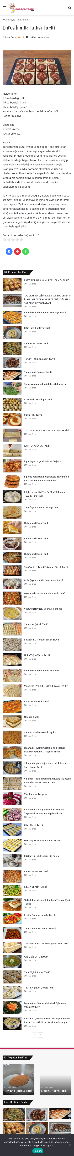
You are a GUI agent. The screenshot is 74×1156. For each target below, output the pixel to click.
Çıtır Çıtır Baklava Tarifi (37, 328)
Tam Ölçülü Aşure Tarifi (37, 972)
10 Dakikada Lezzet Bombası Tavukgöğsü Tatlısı (47, 902)
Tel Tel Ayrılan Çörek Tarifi (39, 988)
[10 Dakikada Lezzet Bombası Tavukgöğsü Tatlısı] (12, 904)
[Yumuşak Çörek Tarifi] (12, 628)
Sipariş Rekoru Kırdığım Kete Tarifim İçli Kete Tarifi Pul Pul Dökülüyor (46, 479)
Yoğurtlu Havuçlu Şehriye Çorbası (43, 609)
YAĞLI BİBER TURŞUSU (36, 957)
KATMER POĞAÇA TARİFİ (37, 446)
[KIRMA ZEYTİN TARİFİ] (12, 890)
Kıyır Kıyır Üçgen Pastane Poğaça (42, 461)
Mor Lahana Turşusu (35, 794)
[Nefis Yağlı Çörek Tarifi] (12, 659)
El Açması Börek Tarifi (36, 523)
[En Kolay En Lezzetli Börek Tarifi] (12, 845)
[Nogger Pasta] (12, 721)
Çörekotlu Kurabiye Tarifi (38, 400)
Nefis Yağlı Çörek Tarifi (37, 655)
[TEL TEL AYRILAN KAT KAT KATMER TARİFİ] (12, 435)
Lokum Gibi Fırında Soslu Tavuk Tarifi (44, 594)
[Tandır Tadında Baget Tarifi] (12, 362)
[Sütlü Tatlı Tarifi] (12, 419)
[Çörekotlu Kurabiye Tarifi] (12, 404)
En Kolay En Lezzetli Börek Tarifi (42, 841)
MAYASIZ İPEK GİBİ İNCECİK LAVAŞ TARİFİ (46, 686)
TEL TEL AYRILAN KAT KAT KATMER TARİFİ (46, 431)
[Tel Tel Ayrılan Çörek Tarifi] (12, 992)
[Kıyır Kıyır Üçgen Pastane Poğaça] (12, 465)
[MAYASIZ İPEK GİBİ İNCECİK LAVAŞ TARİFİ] (12, 690)
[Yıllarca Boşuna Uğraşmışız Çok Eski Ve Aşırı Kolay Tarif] (12, 767)
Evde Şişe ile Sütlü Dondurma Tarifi (43, 581)
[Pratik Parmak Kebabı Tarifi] (12, 918)
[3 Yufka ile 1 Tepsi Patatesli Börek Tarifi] (12, 570)
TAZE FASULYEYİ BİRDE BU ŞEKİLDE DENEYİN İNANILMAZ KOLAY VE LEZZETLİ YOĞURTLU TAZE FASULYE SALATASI (47, 299)
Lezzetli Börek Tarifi (54, 1091)
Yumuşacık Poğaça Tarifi (38, 372)
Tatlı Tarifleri (23, 19)
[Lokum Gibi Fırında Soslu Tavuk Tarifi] (12, 598)
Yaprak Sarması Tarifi (36, 344)
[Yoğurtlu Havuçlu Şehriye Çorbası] (12, 613)
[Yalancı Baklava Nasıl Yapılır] (12, 737)
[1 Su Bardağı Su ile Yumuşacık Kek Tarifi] (12, 947)
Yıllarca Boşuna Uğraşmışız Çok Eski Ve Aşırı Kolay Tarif (46, 765)
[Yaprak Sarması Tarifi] (12, 348)
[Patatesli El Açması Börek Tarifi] (12, 644)
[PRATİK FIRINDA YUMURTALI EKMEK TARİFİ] (12, 284)
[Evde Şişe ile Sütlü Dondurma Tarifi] (12, 584)
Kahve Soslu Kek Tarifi (36, 539)
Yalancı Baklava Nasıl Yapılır (40, 733)
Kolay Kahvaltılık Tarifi (36, 702)
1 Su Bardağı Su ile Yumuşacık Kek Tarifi (46, 944)
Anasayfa (10, 19)
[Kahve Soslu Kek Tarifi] (12, 543)
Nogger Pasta (31, 717)
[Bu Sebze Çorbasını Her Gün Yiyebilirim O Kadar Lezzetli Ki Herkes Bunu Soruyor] (12, 1023)
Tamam (38, 1150)
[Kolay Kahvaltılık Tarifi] (12, 706)
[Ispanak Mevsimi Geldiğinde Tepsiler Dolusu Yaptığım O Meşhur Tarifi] (12, 752)
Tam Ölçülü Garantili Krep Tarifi (41, 508)
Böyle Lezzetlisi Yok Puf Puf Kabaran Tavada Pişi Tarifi (44, 494)
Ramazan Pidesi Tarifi (36, 872)
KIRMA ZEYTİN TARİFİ (35, 887)
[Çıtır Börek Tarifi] (12, 829)
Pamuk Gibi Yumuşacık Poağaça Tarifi (45, 313)
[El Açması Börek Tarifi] (12, 527)
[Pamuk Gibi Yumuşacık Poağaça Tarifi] (12, 317)
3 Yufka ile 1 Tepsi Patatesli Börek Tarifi (46, 567)
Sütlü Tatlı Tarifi (33, 415)
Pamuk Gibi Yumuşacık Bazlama (41, 671)
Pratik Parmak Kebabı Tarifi (39, 915)
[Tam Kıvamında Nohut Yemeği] (12, 933)
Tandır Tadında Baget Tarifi (39, 359)
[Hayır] (69, 1145)
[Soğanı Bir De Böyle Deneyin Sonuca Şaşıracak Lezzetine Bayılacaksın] (12, 814)
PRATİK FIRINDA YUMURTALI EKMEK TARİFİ (47, 280)
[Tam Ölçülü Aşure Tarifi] (12, 976)
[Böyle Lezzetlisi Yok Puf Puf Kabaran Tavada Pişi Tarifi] (12, 496)
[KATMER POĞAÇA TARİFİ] (12, 450)
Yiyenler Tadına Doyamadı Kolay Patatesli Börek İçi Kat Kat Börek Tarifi (47, 781)
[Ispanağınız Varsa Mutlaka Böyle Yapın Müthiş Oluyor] (12, 1007)
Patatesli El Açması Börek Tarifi (41, 640)
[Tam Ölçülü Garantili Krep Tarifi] (12, 512)
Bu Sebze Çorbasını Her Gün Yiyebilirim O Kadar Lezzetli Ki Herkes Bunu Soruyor (47, 1021)
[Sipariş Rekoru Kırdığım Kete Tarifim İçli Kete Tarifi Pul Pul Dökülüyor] (12, 481)
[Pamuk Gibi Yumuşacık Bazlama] (12, 675)
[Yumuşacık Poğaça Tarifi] (12, 375)
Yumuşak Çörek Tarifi (36, 624)
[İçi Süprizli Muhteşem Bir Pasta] (12, 860)
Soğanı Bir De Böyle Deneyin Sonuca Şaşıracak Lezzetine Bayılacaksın (44, 812)
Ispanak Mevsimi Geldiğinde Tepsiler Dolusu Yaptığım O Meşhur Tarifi (44, 750)
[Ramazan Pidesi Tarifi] (12, 876)
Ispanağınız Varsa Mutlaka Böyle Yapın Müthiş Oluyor (45, 1005)
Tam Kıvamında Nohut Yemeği (40, 929)
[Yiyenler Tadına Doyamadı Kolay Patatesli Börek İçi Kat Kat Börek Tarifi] (12, 783)
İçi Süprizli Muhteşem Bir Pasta (41, 856)
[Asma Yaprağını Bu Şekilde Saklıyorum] (12, 388)
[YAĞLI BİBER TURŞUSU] (12, 961)
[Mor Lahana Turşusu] (12, 798)
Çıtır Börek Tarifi (33, 825)
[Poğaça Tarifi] (22, 7)
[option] (18, 1079)
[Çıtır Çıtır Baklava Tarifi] (12, 332)
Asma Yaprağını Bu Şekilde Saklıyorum (45, 384)
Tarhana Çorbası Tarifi (18, 1091)
